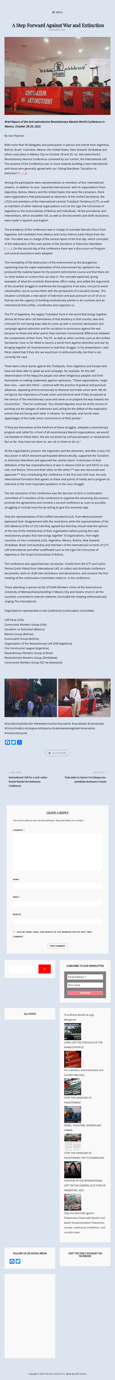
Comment (19, 830)
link (22, 173)
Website (17, 914)
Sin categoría (59, 753)
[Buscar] (44, 969)
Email (17, 897)
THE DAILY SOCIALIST (54, 1373)
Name (17, 879)
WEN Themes (80, 1373)
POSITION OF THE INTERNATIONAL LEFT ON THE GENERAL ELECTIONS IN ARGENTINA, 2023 (85, 1185)
